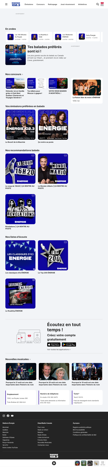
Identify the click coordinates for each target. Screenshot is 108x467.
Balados (40, 432)
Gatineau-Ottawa (8, 437)
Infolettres (82, 4)
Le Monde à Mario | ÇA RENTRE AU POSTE (52, 187)
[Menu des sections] (6, 4)
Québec (5, 430)
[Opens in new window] (15, 55)
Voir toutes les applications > (67, 349)
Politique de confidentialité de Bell (84, 435)
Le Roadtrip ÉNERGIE (14, 311)
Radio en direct (43, 430)
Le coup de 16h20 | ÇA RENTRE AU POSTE (19, 187)
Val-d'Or (5, 445)
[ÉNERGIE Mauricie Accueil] (16, 4)
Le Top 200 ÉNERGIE (47, 273)
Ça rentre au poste (47, 142)
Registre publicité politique (82, 427)
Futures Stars (42, 440)
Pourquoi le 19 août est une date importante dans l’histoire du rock (86, 383)
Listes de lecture (43, 437)
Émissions (29, 4)
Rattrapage (52, 4)
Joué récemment (68, 4)
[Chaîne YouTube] (12, 415)
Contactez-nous (43, 445)
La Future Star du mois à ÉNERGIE (86, 97)
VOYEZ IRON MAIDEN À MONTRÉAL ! (58, 92)
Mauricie (5, 432)
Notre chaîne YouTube (10, 447)
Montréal (6, 427)
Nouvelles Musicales (45, 442)
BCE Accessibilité (79, 430)
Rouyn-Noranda (8, 442)
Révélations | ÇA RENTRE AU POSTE (17, 227)
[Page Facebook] (8, 415)
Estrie (4, 435)
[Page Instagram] (4, 415)
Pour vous (41, 427)
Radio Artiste (42, 435)
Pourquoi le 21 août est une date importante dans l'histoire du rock (20, 383)
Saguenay (6, 440)
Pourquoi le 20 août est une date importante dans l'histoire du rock (53, 383)
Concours (40, 4)
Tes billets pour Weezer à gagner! (34, 92)
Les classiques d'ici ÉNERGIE (17, 273)
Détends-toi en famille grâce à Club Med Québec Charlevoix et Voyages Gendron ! (15, 94)
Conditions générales (80, 432)
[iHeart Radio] (102, 4)
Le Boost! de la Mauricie (15, 142)
